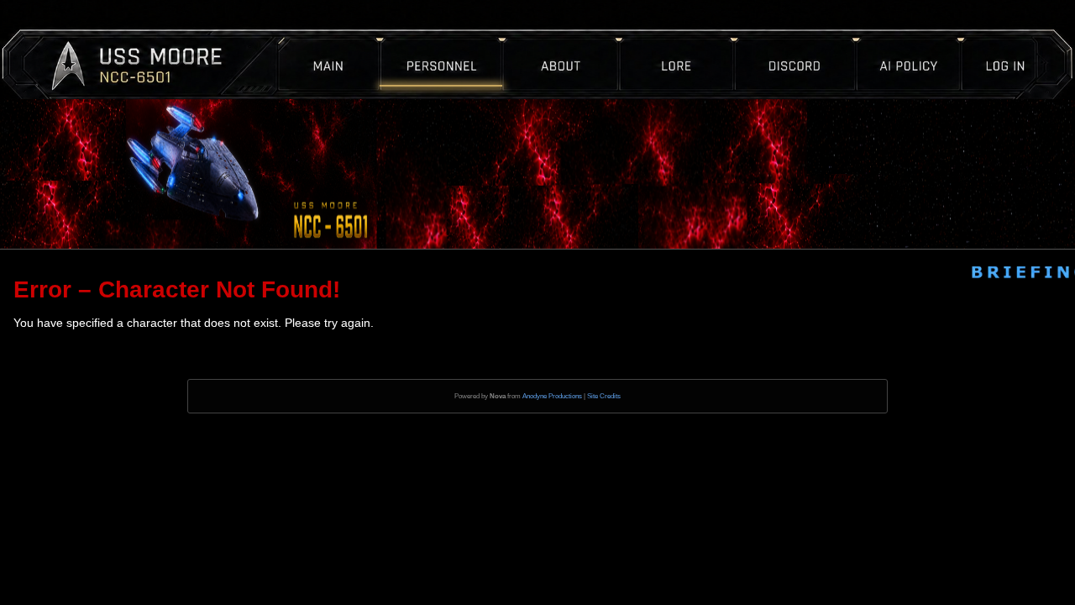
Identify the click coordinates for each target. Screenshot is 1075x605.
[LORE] (667, 38)
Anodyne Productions (552, 396)
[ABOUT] (576, 38)
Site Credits (604, 396)
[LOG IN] (980, 38)
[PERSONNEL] (460, 38)
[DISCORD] (769, 38)
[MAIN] (344, 38)
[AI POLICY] (883, 38)
